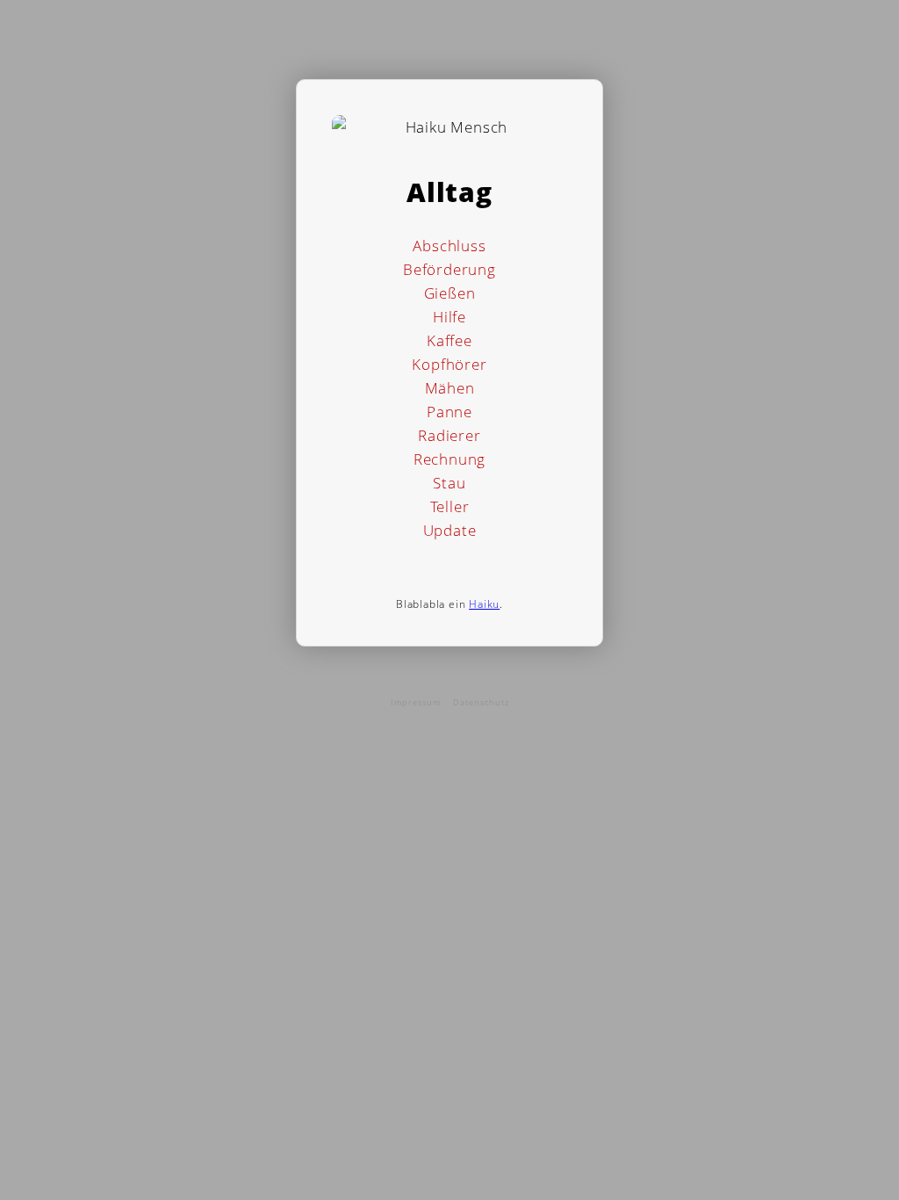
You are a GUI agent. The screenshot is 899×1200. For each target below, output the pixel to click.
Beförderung (449, 269)
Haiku (484, 603)
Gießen (450, 293)
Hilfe (449, 317)
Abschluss (449, 245)
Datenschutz (481, 702)
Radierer (449, 435)
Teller (450, 506)
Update (450, 530)
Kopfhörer (449, 364)
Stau (449, 483)
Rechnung (449, 459)
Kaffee (449, 340)
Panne (449, 411)
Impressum (416, 702)
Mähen (450, 388)
